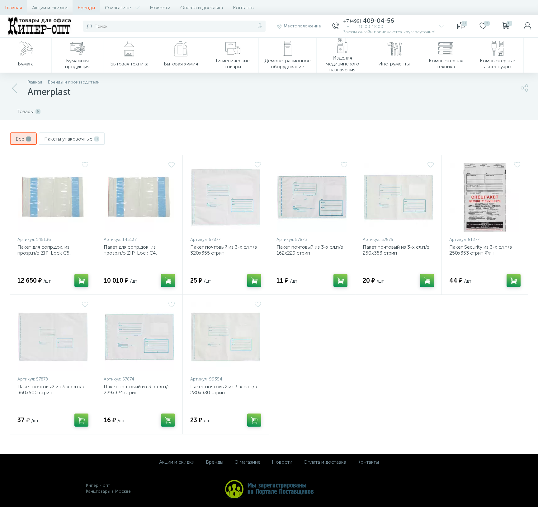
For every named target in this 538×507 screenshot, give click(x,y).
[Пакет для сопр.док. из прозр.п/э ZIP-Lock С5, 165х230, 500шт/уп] (52, 197)
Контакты (243, 8)
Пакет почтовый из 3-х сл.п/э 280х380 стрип (223, 389)
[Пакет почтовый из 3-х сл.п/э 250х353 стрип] (398, 197)
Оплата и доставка (201, 8)
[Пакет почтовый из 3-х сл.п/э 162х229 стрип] (311, 197)
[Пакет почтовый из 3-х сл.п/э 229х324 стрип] (139, 336)
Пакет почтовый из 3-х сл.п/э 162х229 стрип (309, 250)
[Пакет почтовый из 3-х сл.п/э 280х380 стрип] (225, 336)
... (530, 55)
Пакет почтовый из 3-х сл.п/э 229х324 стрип (137, 389)
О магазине (118, 8)
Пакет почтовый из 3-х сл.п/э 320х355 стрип (223, 250)
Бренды (86, 8)
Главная (13, 8)
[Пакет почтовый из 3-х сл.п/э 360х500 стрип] (52, 336)
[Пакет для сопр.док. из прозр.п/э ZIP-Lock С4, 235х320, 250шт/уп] (139, 197)
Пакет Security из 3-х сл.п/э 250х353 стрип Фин (480, 250)
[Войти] (527, 26)
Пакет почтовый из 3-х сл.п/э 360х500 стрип (50, 389)
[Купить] (81, 280)
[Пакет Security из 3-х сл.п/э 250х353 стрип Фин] (485, 197)
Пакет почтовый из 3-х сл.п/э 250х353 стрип (396, 250)
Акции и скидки (50, 8)
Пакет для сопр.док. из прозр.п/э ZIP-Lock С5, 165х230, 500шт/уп (44, 253)
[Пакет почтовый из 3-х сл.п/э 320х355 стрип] (225, 197)
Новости (160, 8)
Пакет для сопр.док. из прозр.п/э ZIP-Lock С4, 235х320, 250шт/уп (130, 253)
